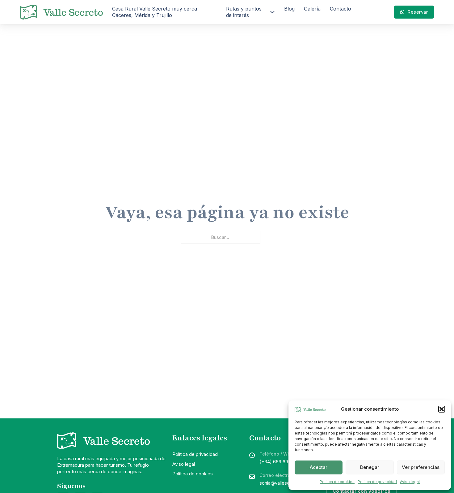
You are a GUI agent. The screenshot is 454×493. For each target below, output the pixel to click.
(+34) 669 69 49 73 (280, 462)
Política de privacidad (377, 481)
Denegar (369, 467)
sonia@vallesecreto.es (283, 483)
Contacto (340, 9)
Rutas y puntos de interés (244, 12)
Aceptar (318, 467)
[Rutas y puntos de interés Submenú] (272, 12)
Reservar (417, 12)
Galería (312, 9)
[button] (442, 409)
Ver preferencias (420, 467)
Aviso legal (410, 481)
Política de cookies (337, 481)
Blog (289, 9)
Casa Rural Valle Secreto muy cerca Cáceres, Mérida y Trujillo (154, 12)
